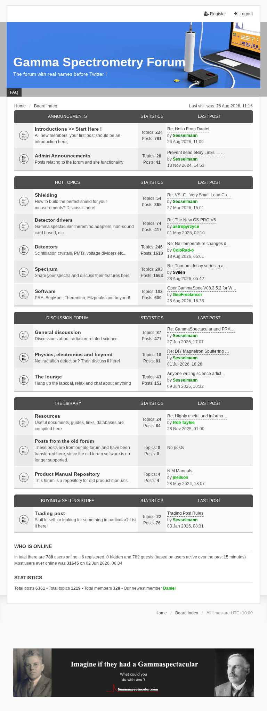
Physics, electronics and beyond (74, 354)
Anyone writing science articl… (196, 373)
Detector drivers (54, 220)
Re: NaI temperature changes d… (198, 243)
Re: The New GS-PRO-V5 (191, 220)
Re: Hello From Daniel (188, 128)
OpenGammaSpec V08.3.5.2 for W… (201, 288)
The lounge (48, 376)
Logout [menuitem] (246, 13)
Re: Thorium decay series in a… (197, 265)
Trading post (50, 513)
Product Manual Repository (67, 474)
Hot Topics (67, 182)
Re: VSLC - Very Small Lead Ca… (199, 195)
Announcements (67, 116)
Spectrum (46, 269)
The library (67, 403)
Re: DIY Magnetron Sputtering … (198, 351)
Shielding (46, 195)
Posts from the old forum (64, 441)
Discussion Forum (67, 318)
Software (45, 291)
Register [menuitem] (218, 13)
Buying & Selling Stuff (67, 500)
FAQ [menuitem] (14, 92)
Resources (47, 416)
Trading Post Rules (185, 513)
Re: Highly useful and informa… (197, 416)
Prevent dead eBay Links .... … (196, 152)
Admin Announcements (62, 155)
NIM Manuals (179, 470)
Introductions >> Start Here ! (68, 129)
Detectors (46, 247)
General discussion (58, 332)
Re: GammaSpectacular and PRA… (201, 329)
